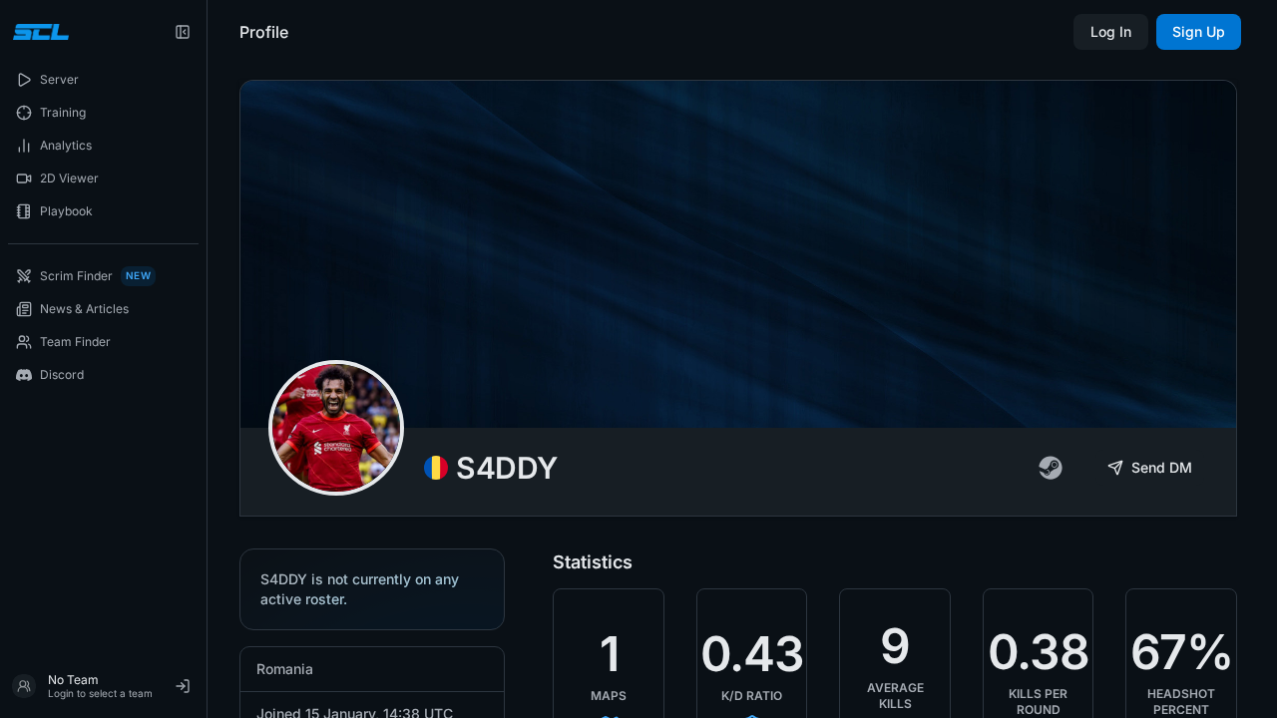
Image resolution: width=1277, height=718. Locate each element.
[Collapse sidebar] (183, 32)
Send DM (1161, 467)
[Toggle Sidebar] (206, 359)
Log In (1110, 31)
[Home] (38, 32)
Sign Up (1198, 31)
